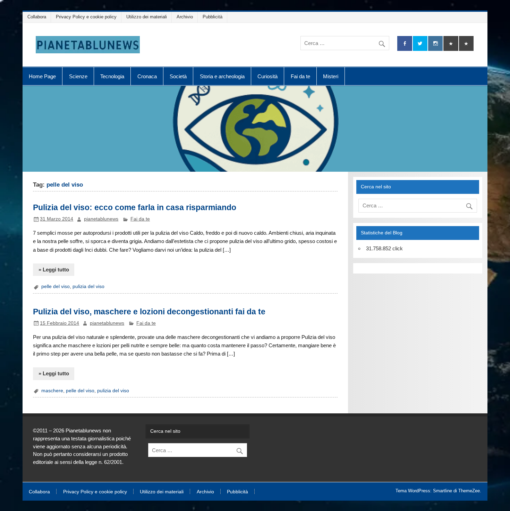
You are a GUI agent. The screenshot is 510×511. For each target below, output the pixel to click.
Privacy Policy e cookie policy (86, 16)
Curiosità (267, 76)
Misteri (330, 76)
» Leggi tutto (54, 269)
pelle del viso (55, 286)
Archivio (185, 16)
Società (178, 76)
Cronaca (147, 76)
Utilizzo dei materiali (146, 16)
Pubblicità (212, 16)
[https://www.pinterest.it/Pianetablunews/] (450, 43)
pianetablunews (101, 219)
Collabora (36, 16)
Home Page (42, 76)
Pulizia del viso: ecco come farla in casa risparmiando (134, 207)
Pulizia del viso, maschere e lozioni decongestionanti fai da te (149, 311)
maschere (52, 390)
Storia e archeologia (222, 76)
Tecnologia (112, 76)
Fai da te (300, 76)
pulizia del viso (88, 286)
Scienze (78, 76)
